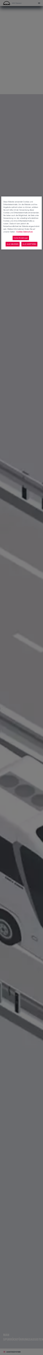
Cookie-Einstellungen (21, 238)
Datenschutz (28, 232)
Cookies (19, 232)
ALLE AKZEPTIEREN (29, 244)
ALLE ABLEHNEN (12, 244)
